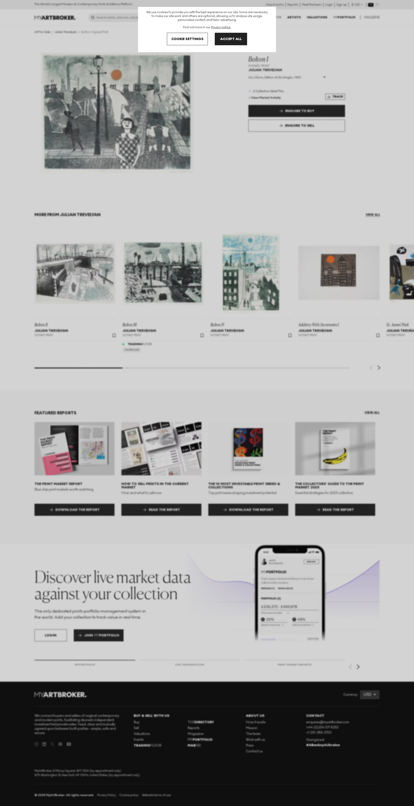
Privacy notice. (221, 27)
